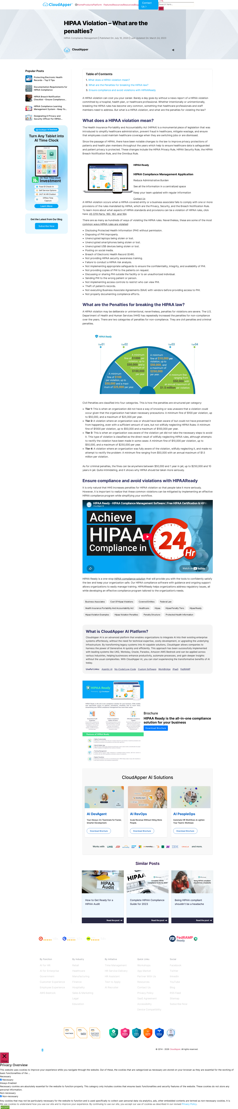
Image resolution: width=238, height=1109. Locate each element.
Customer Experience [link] (52, 981)
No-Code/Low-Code (125, 669)
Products (88, 4)
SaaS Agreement (147, 998)
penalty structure (152, 614)
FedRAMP (185, 669)
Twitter (174, 970)
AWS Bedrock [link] (48, 992)
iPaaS (175, 669)
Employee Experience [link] (52, 987)
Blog (136, 4)
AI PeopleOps (184, 814)
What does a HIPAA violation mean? (109, 79)
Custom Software (147, 669)
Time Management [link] (116, 965)
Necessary (7, 1079)
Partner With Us (146, 976)
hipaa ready (196, 608)
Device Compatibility (149, 1009)
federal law (165, 601)
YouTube (175, 981)
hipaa (157, 608)
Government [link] (47, 976)
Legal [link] (75, 998)
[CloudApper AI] (58, 5)
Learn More (46, 206)
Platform (97, 4)
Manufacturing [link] (80, 976)
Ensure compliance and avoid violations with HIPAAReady (122, 90)
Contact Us (139, 198)
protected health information (179, 614)
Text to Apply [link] (113, 981)
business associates (95, 601)
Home (80, 4)
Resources (117, 4)
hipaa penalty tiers (175, 608)
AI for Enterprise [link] (49, 970)
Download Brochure (155, 728)
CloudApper (80, 49)
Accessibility (144, 1004)
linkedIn (174, 976)
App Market (144, 970)
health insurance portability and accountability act (109, 608)
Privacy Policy (145, 992)
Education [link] (78, 1004)
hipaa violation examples (97, 614)
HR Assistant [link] (112, 976)
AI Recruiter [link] (111, 987)
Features (108, 4)
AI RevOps (138, 814)
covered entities (147, 601)
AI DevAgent (97, 814)
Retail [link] (75, 965)
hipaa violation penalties (126, 614)
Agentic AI (107, 669)
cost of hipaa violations (121, 601)
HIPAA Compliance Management (81, 38)
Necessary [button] (5, 1076)
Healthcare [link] (78, 970)
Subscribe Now (46, 226)
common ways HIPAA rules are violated (105, 224)
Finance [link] (77, 981)
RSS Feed (175, 992)
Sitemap (174, 998)
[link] (50, 1049)
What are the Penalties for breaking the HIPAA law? (118, 85)
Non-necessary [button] (8, 1093)
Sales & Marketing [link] (82, 992)
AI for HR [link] (45, 965)
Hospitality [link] (78, 987)
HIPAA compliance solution (129, 578)
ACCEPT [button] (5, 1107)
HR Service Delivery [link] (116, 970)
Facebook (175, 965)
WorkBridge (164, 669)
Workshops (143, 965)
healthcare (144, 608)
